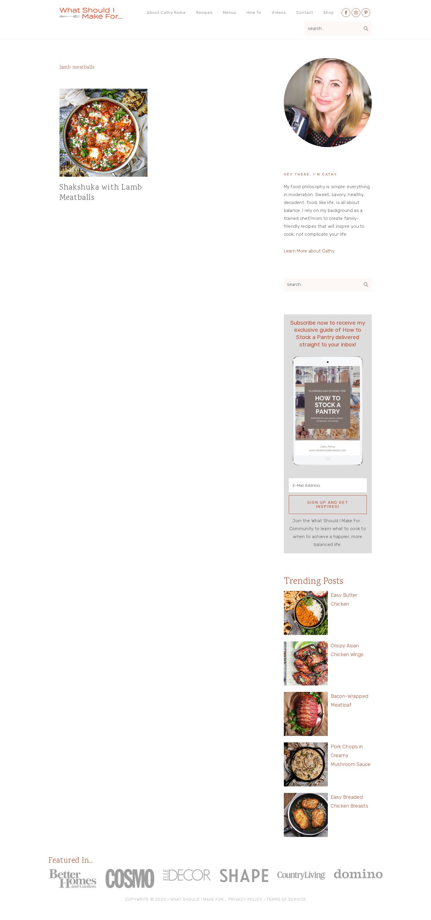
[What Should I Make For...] (91, 16)
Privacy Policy (245, 899)
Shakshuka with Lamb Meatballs (101, 193)
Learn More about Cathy (309, 251)
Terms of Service (286, 899)
